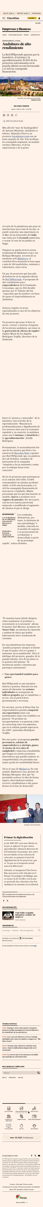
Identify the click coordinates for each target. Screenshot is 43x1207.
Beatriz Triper (21, 106)
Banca (5, 35)
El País (38, 23)
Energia (26, 35)
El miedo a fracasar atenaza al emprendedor (8, 534)
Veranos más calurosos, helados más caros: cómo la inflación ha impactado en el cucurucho (19, 1048)
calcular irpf (9, 1111)
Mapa (11, 1189)
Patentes (15, 930)
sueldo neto (34, 1111)
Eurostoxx (12, 1077)
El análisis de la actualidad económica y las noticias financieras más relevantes (18, 895)
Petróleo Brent (37, 13)
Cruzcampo (6, 930)
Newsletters (20, 1189)
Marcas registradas (26, 930)
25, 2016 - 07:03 (24, 109)
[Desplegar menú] (4, 18)
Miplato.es (22, 258)
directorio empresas (34, 1119)
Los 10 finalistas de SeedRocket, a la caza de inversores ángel (9, 521)
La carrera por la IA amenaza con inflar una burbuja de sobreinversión (20, 1056)
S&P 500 (20, 13)
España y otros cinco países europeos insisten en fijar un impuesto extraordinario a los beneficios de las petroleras (20, 1030)
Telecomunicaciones (15, 35)
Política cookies (27, 1184)
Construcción (35, 35)
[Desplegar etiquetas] (39, 930)
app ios (21, 1128)
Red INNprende (13, 279)
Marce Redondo (20, 920)
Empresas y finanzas (16, 29)
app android (34, 1128)
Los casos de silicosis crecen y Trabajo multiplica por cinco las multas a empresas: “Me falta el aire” (21, 1039)
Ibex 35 (5, 13)
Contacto (12, 1184)
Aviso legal (19, 1184)
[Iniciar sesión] (39, 18)
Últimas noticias (9, 1024)
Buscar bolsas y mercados (13, 1066)
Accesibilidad (36, 1187)
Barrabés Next (21, 453)
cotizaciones (9, 1128)
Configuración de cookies (10, 1187)
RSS (15, 1189)
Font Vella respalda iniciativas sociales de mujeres (25, 915)
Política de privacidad (24, 1187)
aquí (35, 946)
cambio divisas (21, 1119)
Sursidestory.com (20, 136)
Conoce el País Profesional (21, 1137)
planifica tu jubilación (8, 1120)
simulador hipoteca (21, 1111)
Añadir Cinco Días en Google (14, 121)
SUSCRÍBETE (32, 18)
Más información (7, 940)
